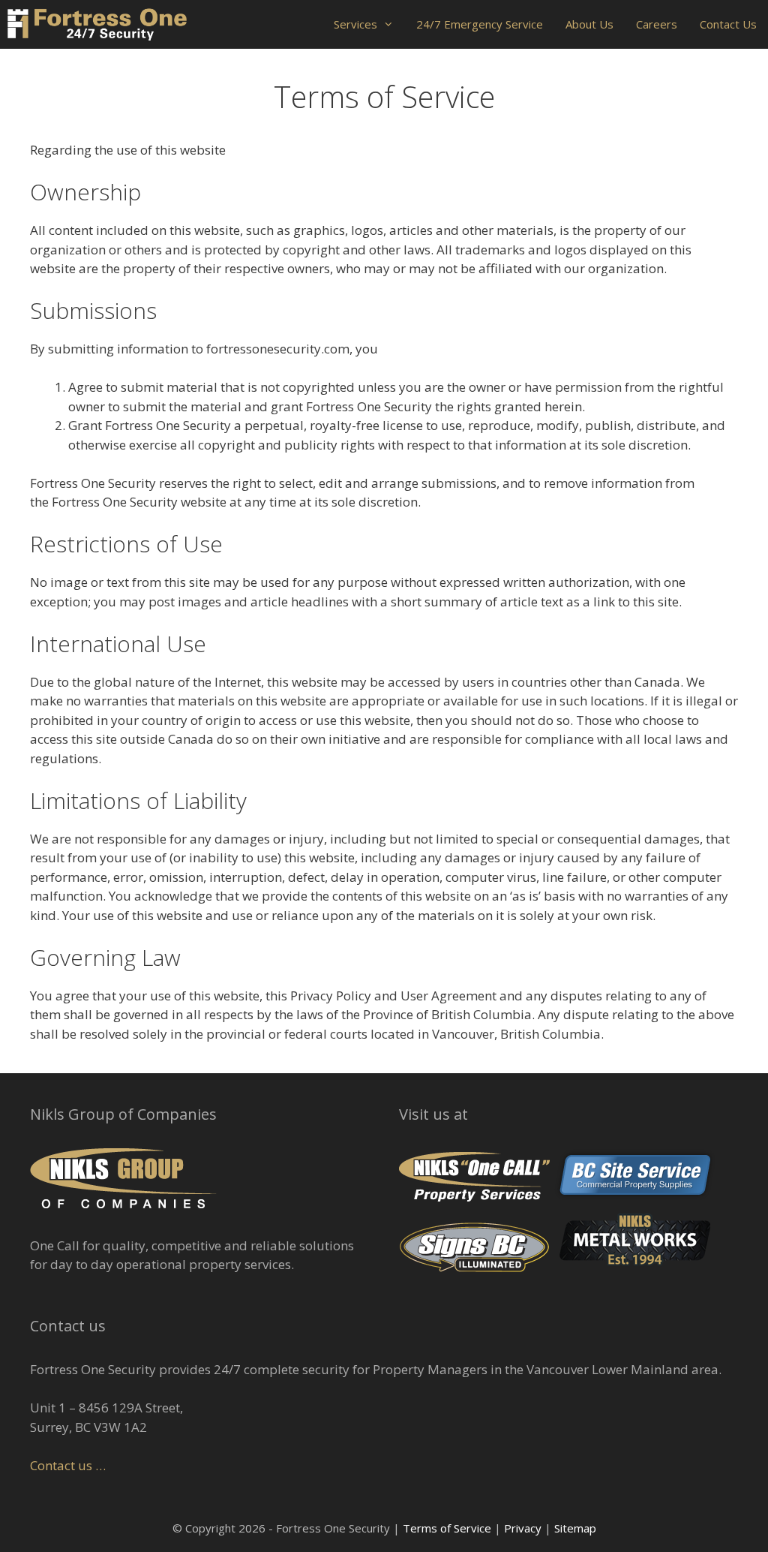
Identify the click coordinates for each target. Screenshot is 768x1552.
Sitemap (575, 1527)
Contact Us (728, 24)
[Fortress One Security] (97, 24)
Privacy (523, 1527)
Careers (656, 24)
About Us (590, 24)
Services (355, 24)
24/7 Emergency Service (479, 24)
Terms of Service (447, 1527)
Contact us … (68, 1465)
